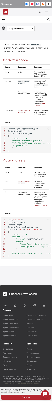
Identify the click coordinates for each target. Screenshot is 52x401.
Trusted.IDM (31, 331)
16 (4, 256)
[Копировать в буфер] (48, 128)
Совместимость (10, 357)
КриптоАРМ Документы (36, 315)
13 (4, 249)
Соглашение (32, 361)
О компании (8, 349)
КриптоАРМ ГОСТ (10, 319)
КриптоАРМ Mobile (11, 327)
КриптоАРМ (8, 315)
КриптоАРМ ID (9, 331)
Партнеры (7, 353)
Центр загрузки (33, 357)
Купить (29, 365)
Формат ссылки (40, 205)
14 (4, 251)
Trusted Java (32, 336)
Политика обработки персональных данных (21, 383)
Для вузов (31, 369)
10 (4, 150)
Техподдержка (33, 353)
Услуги (29, 349)
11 (4, 244)
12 (4, 247)
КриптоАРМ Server (11, 323)
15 (4, 254)
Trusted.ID (31, 327)
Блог (5, 365)
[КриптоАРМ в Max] (37, 4)
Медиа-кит (7, 361)
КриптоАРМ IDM (9, 336)
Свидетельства (9, 369)
